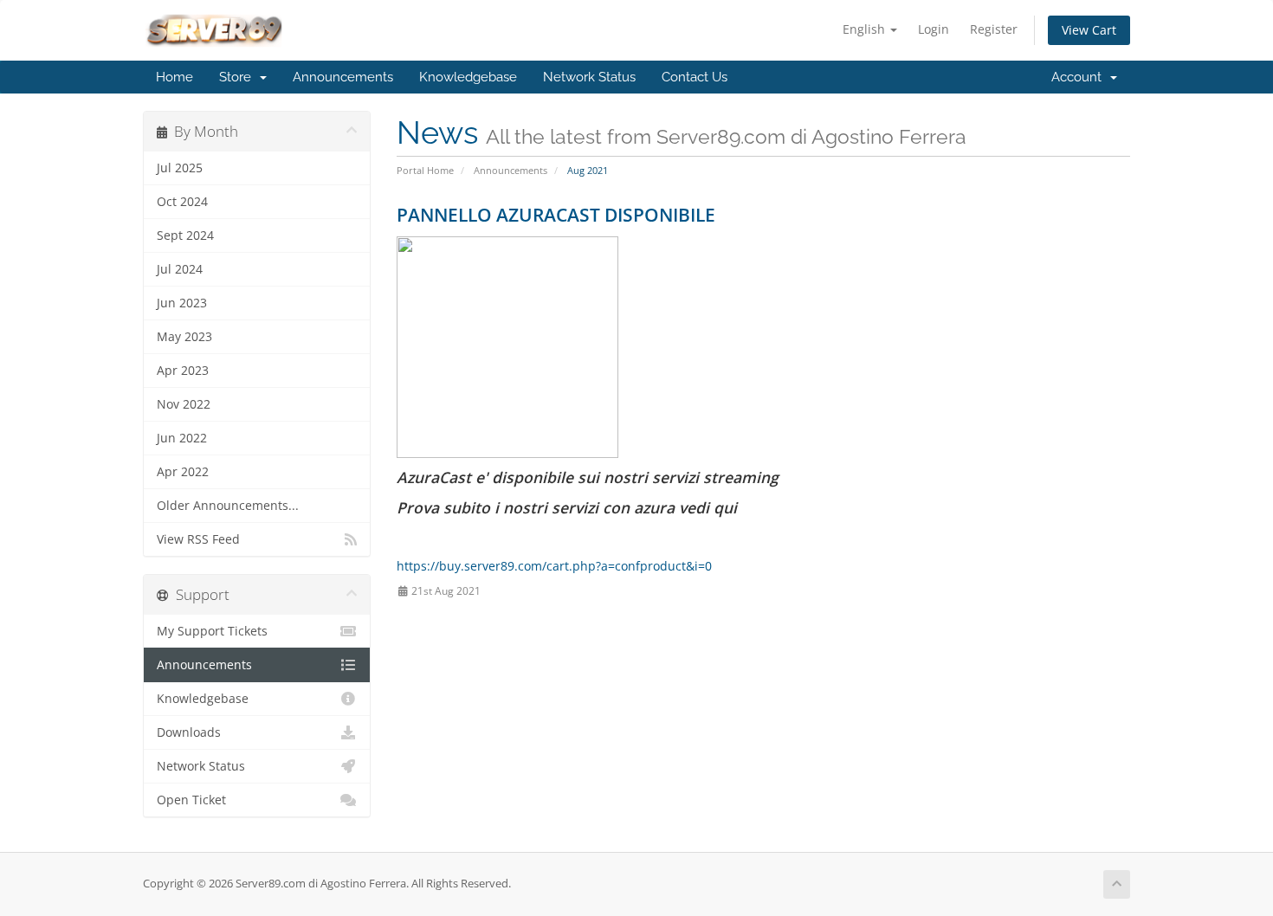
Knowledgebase (468, 77)
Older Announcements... (228, 505)
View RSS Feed (198, 539)
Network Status (589, 77)
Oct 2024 (182, 202)
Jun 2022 (182, 438)
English (866, 29)
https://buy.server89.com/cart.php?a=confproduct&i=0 (554, 566)
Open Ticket (191, 800)
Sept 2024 (185, 235)
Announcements (343, 77)
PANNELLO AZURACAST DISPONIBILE (556, 215)
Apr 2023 (183, 370)
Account (1079, 77)
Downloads (189, 732)
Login (933, 29)
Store (238, 77)
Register (994, 29)
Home (174, 77)
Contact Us (694, 77)
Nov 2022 (183, 404)
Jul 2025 (180, 168)
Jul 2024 (180, 269)
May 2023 (184, 337)
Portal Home (425, 170)
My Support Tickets (212, 631)
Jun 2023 (182, 303)
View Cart (1089, 30)
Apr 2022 (183, 472)
